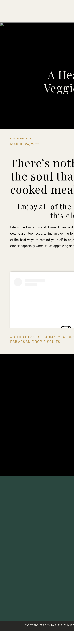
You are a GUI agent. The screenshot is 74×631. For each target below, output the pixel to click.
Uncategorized (22, 139)
